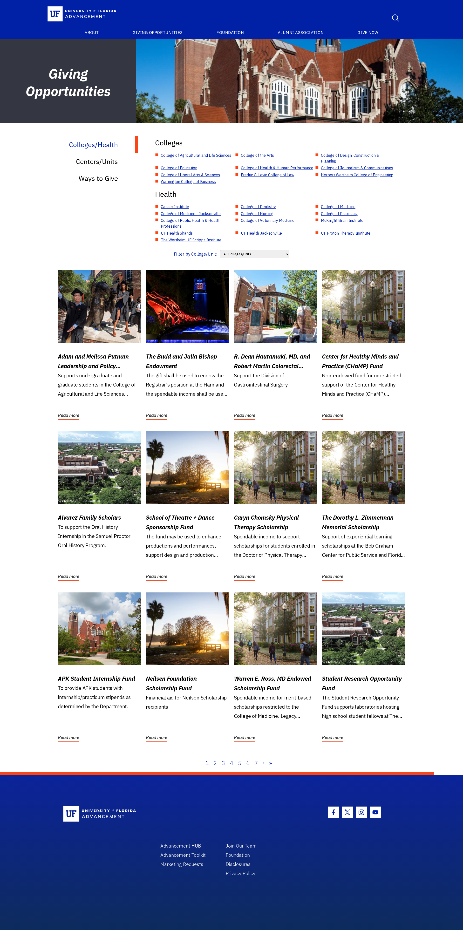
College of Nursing (257, 213)
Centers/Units (97, 161)
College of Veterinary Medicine (267, 220)
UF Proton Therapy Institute (345, 233)
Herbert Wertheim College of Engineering (357, 174)
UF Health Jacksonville (261, 233)
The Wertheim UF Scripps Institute (191, 240)
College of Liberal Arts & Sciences (190, 174)
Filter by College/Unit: (196, 254)
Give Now (367, 32)
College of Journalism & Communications (357, 167)
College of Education (179, 167)
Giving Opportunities (158, 32)
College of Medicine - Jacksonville (191, 213)
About (92, 32)
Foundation (230, 32)
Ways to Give (98, 178)
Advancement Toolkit (183, 855)
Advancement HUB (180, 845)
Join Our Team (241, 845)
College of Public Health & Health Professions (190, 223)
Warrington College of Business (188, 181)
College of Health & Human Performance (277, 167)
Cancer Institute (175, 206)
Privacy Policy (240, 873)
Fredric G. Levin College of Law (267, 174)
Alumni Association (301, 32)
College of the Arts (257, 155)
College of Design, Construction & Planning (350, 158)
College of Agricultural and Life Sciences (196, 155)
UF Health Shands (177, 233)
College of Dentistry (258, 206)
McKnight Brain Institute (342, 220)
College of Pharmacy (339, 213)
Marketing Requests (181, 864)
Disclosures (238, 864)
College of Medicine (338, 206)
